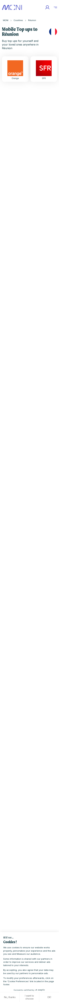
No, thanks (10, 997)
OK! (49, 997)
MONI (5, 20)
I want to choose (29, 997)
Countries (18, 20)
